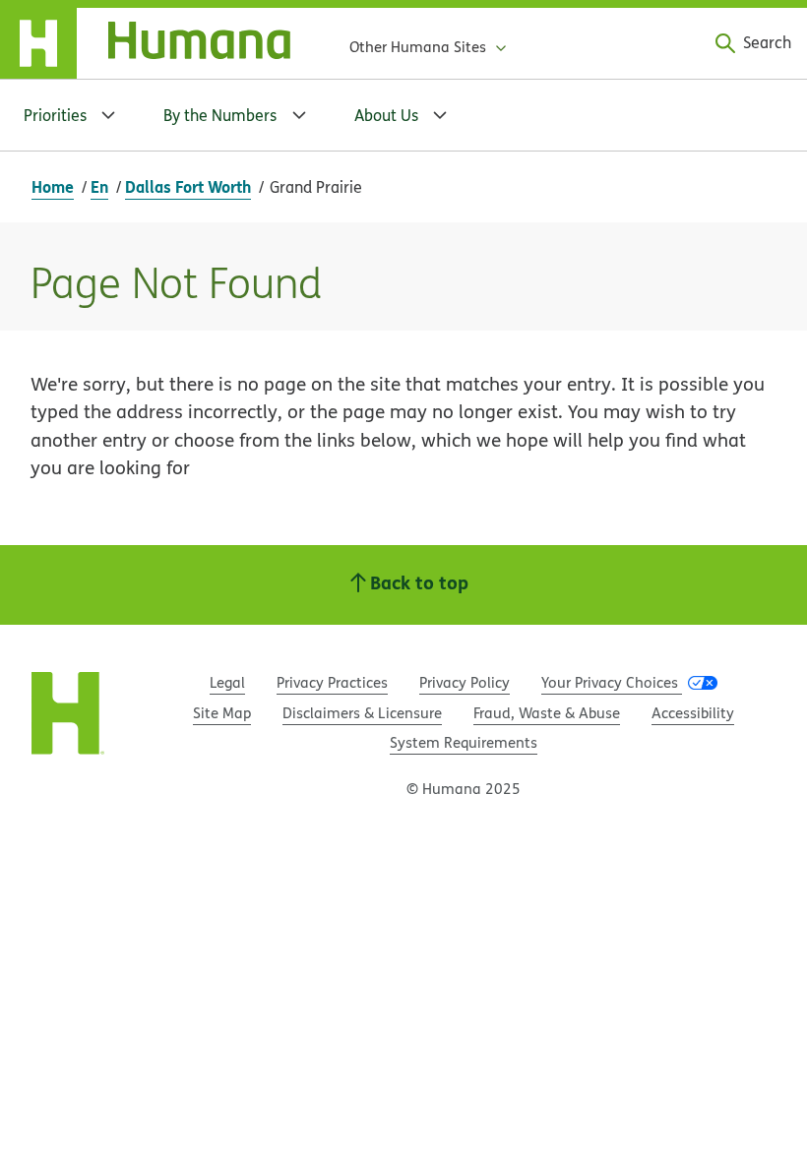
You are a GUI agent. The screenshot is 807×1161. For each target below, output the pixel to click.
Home (52, 186)
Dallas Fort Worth (188, 186)
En (99, 186)
